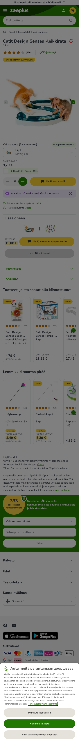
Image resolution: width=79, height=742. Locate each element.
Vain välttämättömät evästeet (39, 734)
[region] (39, 702)
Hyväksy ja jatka (40, 723)
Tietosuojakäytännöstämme (42, 703)
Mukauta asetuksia (39, 712)
